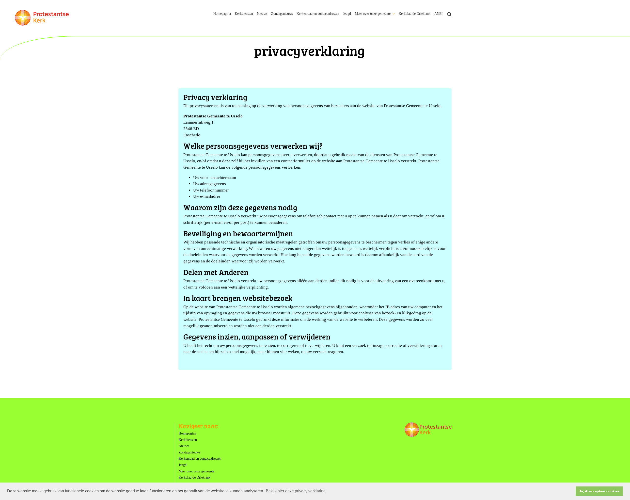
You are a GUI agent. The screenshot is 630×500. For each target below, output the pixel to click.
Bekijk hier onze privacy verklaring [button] (296, 491)
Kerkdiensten (244, 14)
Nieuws (262, 14)
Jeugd (347, 14)
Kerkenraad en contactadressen (318, 14)
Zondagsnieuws (282, 14)
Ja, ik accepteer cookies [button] (599, 491)
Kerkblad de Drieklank (414, 14)
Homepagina (222, 14)
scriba (202, 351)
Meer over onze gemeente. (373, 14)
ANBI (438, 14)
